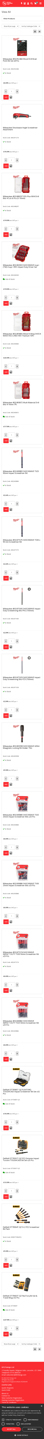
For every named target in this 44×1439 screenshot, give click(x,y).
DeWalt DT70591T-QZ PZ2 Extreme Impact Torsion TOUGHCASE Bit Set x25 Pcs (21, 1159)
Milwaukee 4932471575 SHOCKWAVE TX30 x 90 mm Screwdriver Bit (21, 541)
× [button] (41, 1406)
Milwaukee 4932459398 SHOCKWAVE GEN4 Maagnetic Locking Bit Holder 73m (21, 747)
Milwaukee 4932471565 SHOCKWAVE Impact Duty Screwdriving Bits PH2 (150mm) (21, 609)
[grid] (35, 31)
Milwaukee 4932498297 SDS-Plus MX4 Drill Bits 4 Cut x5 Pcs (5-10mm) (21, 197)
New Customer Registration (12, 1398)
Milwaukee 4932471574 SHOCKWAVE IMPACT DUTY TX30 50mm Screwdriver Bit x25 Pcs (21, 954)
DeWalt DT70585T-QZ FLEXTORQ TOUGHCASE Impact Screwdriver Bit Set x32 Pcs (21, 1091)
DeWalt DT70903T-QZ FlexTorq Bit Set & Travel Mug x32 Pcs (20, 1297)
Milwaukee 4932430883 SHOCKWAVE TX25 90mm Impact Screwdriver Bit (21, 472)
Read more (21, 1415)
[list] (39, 31)
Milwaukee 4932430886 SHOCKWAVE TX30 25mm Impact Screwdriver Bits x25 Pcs (21, 884)
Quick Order (6, 1390)
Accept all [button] (11, 1429)
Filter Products (9, 19)
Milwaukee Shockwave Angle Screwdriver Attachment (20, 128)
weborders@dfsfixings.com (16, 1375)
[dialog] (22, 1421)
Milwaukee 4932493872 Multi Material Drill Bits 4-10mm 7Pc (21, 403)
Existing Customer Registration (13, 1400)
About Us (5, 1393)
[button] (22, 1435)
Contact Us (6, 1396)
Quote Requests (8, 1388)
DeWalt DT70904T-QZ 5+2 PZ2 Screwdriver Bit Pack (21, 1228)
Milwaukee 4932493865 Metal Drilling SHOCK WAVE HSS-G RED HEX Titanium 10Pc (22, 335)
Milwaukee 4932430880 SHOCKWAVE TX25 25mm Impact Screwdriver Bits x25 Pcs (21, 816)
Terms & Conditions (9, 1402)
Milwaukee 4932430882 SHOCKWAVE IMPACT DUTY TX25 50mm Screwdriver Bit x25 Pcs (21, 1023)
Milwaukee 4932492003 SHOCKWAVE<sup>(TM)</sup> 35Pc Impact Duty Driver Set (21, 266)
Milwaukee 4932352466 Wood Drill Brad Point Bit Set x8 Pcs (20, 60)
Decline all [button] (32, 1429)
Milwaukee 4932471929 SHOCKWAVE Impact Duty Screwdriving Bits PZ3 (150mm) (21, 678)
